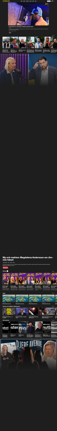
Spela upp (6, 267)
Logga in (49, 1)
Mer (35, 1)
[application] (28, 13)
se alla (53, 35)
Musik (10, 32)
